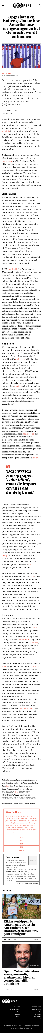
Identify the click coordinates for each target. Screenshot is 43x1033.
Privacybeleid (15, 1028)
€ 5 (21, 837)
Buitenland (7, 73)
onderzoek (7, 161)
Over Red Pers (15, 1009)
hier (8, 786)
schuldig (6, 131)
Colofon (17, 1016)
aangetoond (28, 434)
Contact (17, 1014)
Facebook (37, 1014)
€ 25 (21, 844)
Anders (21, 850)
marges (5, 556)
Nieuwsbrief (36, 1009)
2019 (4, 667)
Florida (36, 667)
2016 (34, 628)
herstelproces (25, 709)
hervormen (23, 640)
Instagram (37, 1016)
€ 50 (21, 847)
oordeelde (13, 269)
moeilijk (18, 386)
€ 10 (21, 841)
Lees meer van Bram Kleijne (27, 883)
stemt (35, 458)
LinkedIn (38, 1012)
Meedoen (17, 1012)
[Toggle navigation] (3, 5)
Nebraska (33, 643)
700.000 (31, 565)
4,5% (31, 577)
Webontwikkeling (26, 1028)
